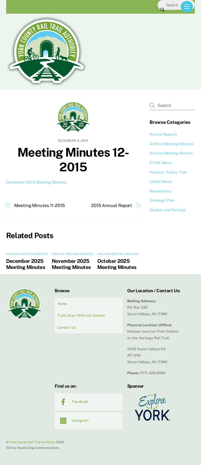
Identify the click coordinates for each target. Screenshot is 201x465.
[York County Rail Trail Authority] (46, 85)
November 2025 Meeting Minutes (71, 264)
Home (62, 304)
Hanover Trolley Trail (168, 172)
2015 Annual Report (111, 205)
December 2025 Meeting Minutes (25, 264)
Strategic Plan (162, 200)
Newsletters (160, 191)
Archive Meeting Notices (171, 153)
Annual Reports (163, 134)
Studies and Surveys (168, 210)
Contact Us (66, 327)
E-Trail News (160, 163)
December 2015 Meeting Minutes (36, 182)
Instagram (79, 420)
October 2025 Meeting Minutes (117, 264)
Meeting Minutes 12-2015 (73, 159)
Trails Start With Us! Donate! (81, 315)
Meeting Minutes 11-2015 (39, 205)
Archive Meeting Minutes (27, 254)
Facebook (79, 401)
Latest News (161, 181)
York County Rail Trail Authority (32, 442)
